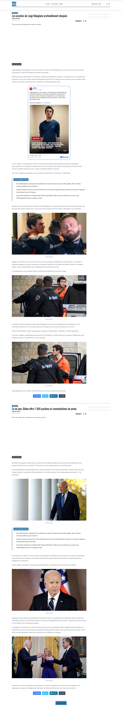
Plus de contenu (61, 703)
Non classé (15, 13)
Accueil (47, 4)
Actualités (54, 4)
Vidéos (61, 4)
